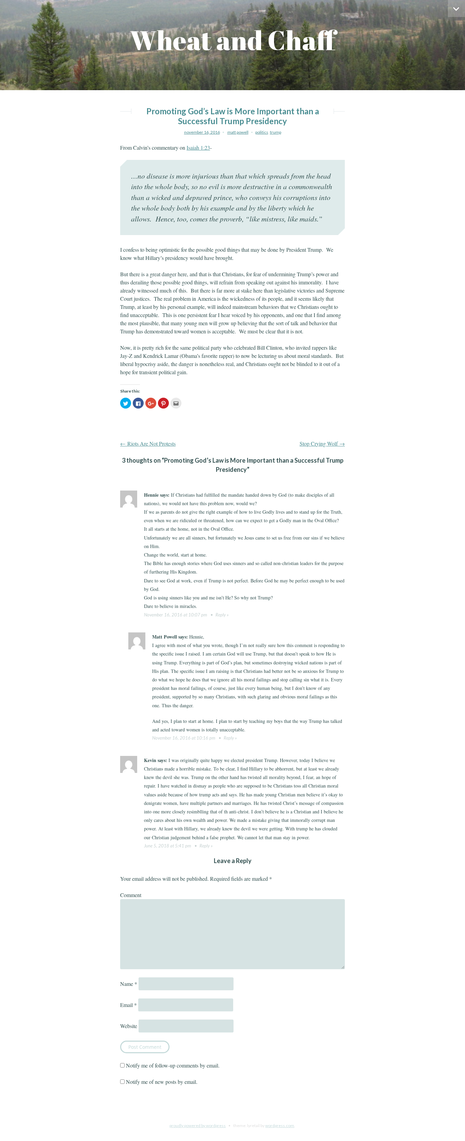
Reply (220, 614)
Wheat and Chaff (233, 39)
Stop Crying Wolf (322, 443)
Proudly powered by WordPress (198, 1125)
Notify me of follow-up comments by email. (173, 1065)
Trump (275, 132)
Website (128, 1025)
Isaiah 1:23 (198, 147)
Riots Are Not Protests (148, 443)
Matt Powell (237, 132)
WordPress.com (279, 1125)
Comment (130, 894)
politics (261, 132)
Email (128, 1004)
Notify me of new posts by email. (161, 1081)
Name (128, 983)
